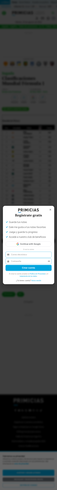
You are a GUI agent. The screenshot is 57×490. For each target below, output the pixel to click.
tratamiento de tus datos (28, 276)
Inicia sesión (36, 281)
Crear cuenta (28, 268)
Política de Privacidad (37, 274)
